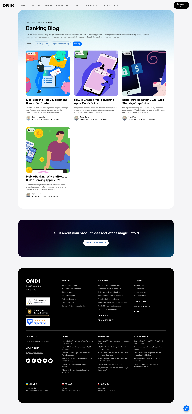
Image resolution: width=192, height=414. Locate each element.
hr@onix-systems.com (34, 353)
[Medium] (45, 360)
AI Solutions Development (71, 289)
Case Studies (140, 301)
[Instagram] (50, 360)
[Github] (39, 360)
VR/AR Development (69, 285)
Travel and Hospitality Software (109, 285)
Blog (136, 311)
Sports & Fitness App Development (110, 306)
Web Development (69, 299)
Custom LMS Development (107, 309)
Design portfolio (142, 306)
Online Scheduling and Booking (109, 292)
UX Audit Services (68, 302)
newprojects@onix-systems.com (38, 341)
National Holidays (140, 296)
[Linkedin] (28, 360)
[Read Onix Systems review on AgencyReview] (38, 301)
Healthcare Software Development (110, 296)
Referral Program (140, 292)
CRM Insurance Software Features (110, 364)
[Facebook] (34, 360)
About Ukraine (139, 289)
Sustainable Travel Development (109, 289)
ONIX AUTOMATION (106, 320)
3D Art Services (67, 292)
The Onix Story (139, 285)
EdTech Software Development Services (112, 302)
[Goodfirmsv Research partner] (38, 312)
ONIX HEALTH (103, 315)
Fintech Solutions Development (109, 299)
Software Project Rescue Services (74, 306)
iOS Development (68, 296)
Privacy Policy (31, 290)
